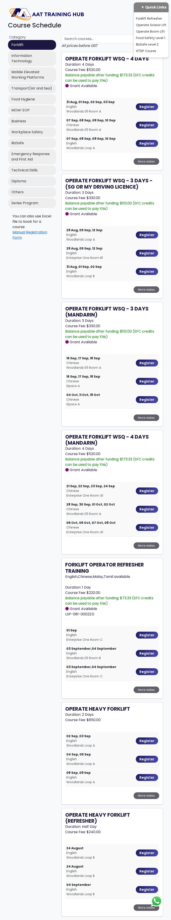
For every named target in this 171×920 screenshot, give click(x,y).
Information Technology (21, 58)
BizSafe (17, 143)
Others (17, 192)
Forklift (17, 44)
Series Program (24, 203)
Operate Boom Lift (150, 31)
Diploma (18, 181)
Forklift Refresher (149, 18)
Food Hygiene (23, 99)
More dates (146, 161)
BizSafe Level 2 (147, 44)
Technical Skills (24, 170)
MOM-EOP (20, 110)
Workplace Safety (27, 132)
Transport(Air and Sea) (31, 88)
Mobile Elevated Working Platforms (27, 74)
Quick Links (155, 7)
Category (17, 37)
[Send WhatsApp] (156, 900)
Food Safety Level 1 (150, 38)
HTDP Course (146, 51)
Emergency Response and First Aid (30, 156)
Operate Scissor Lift (151, 25)
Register (147, 106)
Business (18, 121)
